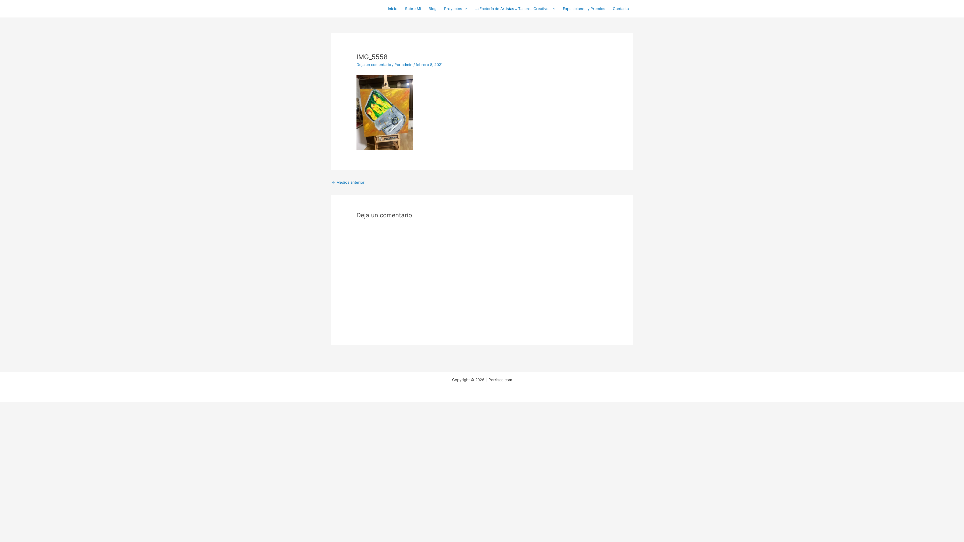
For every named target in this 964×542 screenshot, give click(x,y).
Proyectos (453, 8)
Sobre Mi (413, 8)
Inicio (392, 8)
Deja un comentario (373, 64)
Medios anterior (348, 182)
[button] (464, 9)
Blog (433, 8)
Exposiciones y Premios (584, 8)
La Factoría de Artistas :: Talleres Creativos (512, 8)
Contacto (621, 8)
